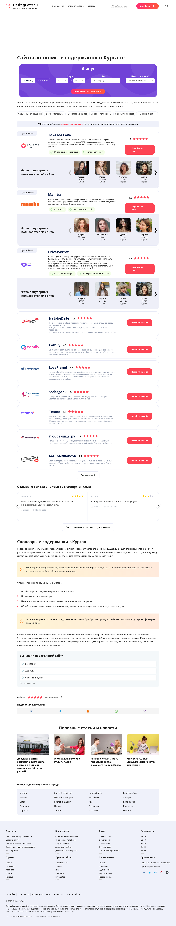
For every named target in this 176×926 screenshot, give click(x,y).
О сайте (11, 894)
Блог (48, 894)
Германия (10, 866)
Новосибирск (95, 793)
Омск (22, 801)
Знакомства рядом (124, 113)
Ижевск (127, 810)
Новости (58, 894)
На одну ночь (12, 850)
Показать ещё (88, 475)
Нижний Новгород (63, 797)
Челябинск (94, 797)
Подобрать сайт (148, 6)
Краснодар (128, 806)
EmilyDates (60, 877)
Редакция (37, 894)
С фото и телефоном (100, 113)
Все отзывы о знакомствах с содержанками (88, 527)
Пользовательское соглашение (47, 916)
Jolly (57, 870)
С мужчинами (105, 840)
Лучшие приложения (150, 866)
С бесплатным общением (66, 836)
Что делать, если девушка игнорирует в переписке (141, 761)
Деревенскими (105, 873)
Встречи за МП (12, 840)
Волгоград (94, 806)
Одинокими (104, 870)
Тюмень (58, 810)
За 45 (143, 843)
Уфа (91, 801)
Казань (23, 797)
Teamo (58, 866)
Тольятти (93, 810)
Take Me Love (61, 862)
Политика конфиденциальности (19, 916)
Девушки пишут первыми (66, 850)
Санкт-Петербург (63, 793)
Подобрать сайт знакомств (88, 91)
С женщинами (147, 113)
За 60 (143, 850)
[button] (155, 172)
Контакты (24, 894)
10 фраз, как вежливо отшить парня (67, 760)
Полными (103, 862)
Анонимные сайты (63, 847)
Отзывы (91, 6)
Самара (127, 797)
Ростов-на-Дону (62, 801)
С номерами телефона (65, 840)
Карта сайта (73, 894)
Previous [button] (17, 506)
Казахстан (10, 870)
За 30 (143, 836)
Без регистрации (54, 113)
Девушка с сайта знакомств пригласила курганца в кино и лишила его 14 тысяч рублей (31, 765)
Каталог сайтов (76, 6)
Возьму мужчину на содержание (20, 847)
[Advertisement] (88, 29)
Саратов (24, 810)
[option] (52, 506)
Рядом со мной (62, 843)
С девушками (105, 836)
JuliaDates (59, 873)
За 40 (143, 840)
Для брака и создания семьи (19, 836)
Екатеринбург (130, 793)
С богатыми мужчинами (109, 850)
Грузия (9, 873)
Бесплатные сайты (77, 113)
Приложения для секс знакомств (155, 862)
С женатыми (104, 843)
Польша (9, 877)
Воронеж (24, 806)
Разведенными (105, 877)
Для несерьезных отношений (19, 843)
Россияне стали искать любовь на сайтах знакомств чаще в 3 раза (106, 761)
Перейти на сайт (137, 149)
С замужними (105, 847)
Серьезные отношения (30, 113)
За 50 (143, 847)
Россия (9, 862)
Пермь (57, 806)
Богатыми (103, 866)
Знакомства (58, 6)
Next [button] (158, 506)
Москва (23, 793)
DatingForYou (25, 4)
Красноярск (129, 801)
